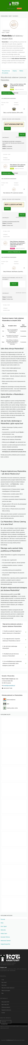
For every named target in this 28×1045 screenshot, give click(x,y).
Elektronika (3, 930)
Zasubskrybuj (4, 1024)
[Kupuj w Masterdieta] (14, 24)
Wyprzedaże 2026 (5, 1001)
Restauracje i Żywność (6, 940)
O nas (3, 979)
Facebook (5, 159)
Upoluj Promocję (14, 251)
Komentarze (16, 104)
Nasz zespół (4, 982)
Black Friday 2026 (5, 1004)
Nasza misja (4, 985)
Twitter (8, 159)
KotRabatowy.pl (9, 1040)
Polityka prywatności (6, 1007)
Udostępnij (16, 102)
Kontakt (3, 1012)
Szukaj (19, 8)
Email (2, 104)
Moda (2, 922)
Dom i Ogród (4, 926)
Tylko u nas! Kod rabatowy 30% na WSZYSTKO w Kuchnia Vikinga (18, 86)
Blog (2, 993)
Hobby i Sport (4, 933)
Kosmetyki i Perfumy (5, 937)
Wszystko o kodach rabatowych (8, 987)
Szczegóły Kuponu (21, 137)
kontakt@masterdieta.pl (9, 685)
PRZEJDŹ (22, 134)
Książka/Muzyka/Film (5, 944)
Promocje (3, 919)
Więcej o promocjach (6, 990)
